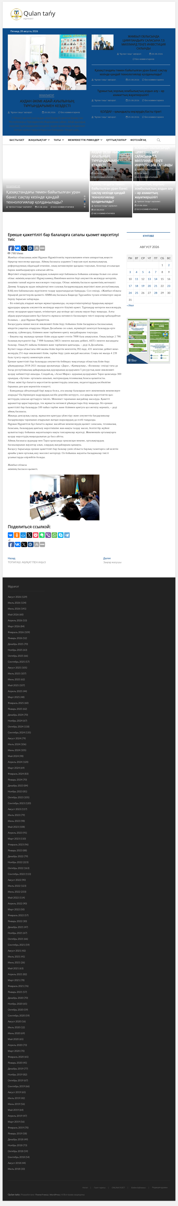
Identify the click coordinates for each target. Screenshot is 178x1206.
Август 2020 (14, 1021)
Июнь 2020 (14, 1033)
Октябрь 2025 (15, 655)
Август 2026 (14, 596)
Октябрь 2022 (15, 868)
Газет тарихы (100, 1187)
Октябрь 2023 (15, 797)
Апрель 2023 (15, 832)
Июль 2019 (14, 1098)
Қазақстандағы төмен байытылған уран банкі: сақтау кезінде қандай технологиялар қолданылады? (131, 72)
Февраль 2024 (16, 773)
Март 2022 (14, 909)
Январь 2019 (15, 1133)
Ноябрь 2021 (15, 932)
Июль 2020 (14, 1027)
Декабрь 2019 (15, 1068)
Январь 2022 (15, 921)
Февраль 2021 (16, 986)
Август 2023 (14, 809)
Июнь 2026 (14, 608)
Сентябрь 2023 (16, 803)
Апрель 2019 (15, 1115)
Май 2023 (13, 826)
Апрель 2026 (15, 620)
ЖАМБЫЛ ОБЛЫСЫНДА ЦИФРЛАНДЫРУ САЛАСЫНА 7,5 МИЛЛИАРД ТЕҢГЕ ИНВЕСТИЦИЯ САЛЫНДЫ (144, 42)
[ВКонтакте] (10, 535)
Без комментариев (70, 112)
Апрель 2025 (15, 691)
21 (155, 285)
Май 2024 (13, 756)
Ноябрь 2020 (15, 1003)
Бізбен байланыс (138, 1187)
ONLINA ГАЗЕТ (118, 1187)
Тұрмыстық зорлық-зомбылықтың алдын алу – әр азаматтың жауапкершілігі (130, 93)
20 (149, 285)
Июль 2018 (14, 1168)
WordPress (55, 1194)
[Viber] (48, 535)
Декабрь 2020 (15, 997)
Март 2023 (14, 838)
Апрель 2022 (15, 903)
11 (136, 278)
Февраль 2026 (16, 632)
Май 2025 (13, 685)
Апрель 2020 (15, 1044)
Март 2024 (14, 767)
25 (136, 292)
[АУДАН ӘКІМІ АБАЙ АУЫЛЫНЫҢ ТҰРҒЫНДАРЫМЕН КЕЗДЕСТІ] (47, 62)
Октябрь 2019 (15, 1080)
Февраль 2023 (16, 844)
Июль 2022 (14, 885)
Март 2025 (14, 697)
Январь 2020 (15, 1062)
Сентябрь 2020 (16, 1015)
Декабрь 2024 (15, 714)
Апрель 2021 (15, 974)
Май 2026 (13, 614)
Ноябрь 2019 (15, 1074)
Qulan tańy (39, 13)
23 (168, 285)
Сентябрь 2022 (16, 873)
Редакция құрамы (160, 1187)
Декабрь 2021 (15, 927)
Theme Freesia (41, 1194)
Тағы (57, 139)
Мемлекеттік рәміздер (83, 139)
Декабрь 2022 (15, 856)
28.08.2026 (49, 112)
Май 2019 (13, 1109)
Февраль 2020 (16, 1056)
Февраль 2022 (16, 915)
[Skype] (60, 535)
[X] (29, 535)
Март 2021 (14, 980)
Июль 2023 (14, 814)
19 (142, 285)
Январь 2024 (15, 779)
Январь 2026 (15, 638)
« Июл (130, 305)
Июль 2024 (14, 744)
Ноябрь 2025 (15, 649)
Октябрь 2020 (15, 1009)
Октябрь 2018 (15, 1151)
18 (136, 285)
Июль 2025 (14, 673)
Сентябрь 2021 (16, 944)
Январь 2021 (15, 991)
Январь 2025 (15, 708)
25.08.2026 (133, 79)
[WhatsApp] (54, 535)
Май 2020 (13, 1039)
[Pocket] (35, 535)
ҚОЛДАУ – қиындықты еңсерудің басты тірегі (130, 111)
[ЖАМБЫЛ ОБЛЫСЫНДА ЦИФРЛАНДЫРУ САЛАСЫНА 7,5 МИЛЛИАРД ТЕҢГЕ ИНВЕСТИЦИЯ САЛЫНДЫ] (103, 42)
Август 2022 (14, 879)
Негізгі (85, 1187)
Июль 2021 (14, 956)
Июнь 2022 (14, 891)
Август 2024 (14, 738)
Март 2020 (14, 1050)
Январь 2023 (15, 850)
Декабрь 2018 (15, 1139)
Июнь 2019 (14, 1103)
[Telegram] (67, 535)
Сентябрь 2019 (16, 1086)
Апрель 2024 (15, 761)
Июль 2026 (14, 602)
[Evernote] (42, 535)
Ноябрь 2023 (15, 791)
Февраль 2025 (16, 702)
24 (130, 292)
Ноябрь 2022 (15, 862)
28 (155, 292)
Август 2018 (14, 1162)
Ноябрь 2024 (15, 720)
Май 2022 (13, 897)
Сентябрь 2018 (16, 1157)
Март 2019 (14, 1121)
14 (155, 278)
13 (149, 278)
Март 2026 (14, 626)
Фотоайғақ (138, 139)
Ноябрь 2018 (15, 1145)
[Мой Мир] (23, 535)
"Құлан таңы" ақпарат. (21, 112)
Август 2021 (14, 950)
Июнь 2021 (14, 962)
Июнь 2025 (14, 679)
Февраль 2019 (16, 1127)
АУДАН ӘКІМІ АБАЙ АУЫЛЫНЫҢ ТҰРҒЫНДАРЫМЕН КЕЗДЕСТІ (47, 103)
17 (130, 285)
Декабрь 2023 (15, 785)
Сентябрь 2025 (16, 661)
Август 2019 (14, 1092)
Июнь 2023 (14, 820)
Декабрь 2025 (15, 643)
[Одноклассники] (17, 535)
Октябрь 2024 (15, 726)
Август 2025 (14, 667)
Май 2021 (13, 968)
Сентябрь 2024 (16, 732)
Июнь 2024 (14, 750)
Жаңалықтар (46, 95)
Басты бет (17, 139)
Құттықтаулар (116, 139)
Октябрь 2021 (15, 938)
